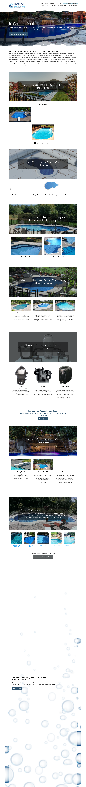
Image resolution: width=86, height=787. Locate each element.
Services (53, 5)
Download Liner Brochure (43, 557)
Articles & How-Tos (44, 3)
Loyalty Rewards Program (70, 3)
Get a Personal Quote (70, 5)
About (42, 5)
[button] (76, 189)
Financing (60, 5)
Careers (52, 3)
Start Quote (43, 419)
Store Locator (59, 3)
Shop (46, 5)
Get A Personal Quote (18, 34)
